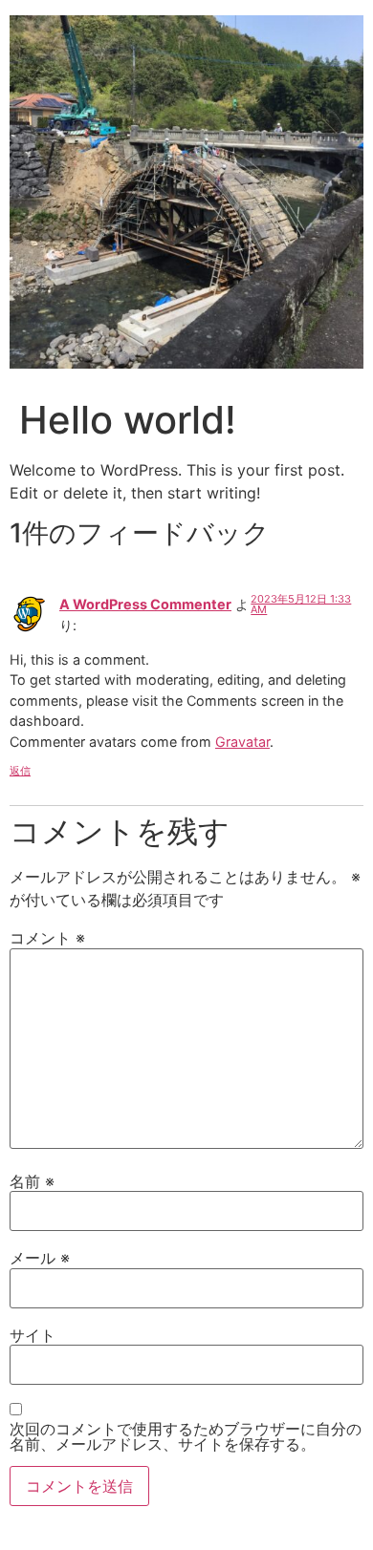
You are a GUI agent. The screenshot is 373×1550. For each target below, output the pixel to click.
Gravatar (242, 741)
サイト (32, 1335)
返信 (20, 770)
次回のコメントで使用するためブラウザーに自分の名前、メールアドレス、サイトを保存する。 (186, 1436)
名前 (32, 1181)
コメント (47, 937)
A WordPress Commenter (145, 604)
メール (40, 1257)
